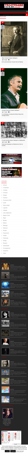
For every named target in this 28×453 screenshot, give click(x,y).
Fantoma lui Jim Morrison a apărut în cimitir (18, 311)
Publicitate (5, 238)
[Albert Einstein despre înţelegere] (14, 38)
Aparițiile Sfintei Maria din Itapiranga (16, 396)
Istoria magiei (6, 205)
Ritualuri (5, 243)
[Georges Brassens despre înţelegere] (14, 88)
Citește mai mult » (22, 269)
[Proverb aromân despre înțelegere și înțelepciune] (14, 130)
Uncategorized (6, 248)
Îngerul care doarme (14, 299)
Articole (5, 185)
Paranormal (6, 233)
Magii (4, 217)
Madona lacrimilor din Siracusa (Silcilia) (17, 369)
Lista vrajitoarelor (7, 212)
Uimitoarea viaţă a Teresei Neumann (17, 378)
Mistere (5, 223)
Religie (5, 240)
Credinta (5, 190)
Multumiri (5, 228)
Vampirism (5, 250)
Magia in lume (6, 215)
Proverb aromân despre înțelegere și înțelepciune (13, 140)
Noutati (5, 230)
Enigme (5, 195)
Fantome (5, 197)
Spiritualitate (6, 245)
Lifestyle (5, 210)
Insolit (4, 202)
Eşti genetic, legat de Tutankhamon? (17, 263)
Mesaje (5, 220)
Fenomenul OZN (7, 200)
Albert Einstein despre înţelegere (9, 58)
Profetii (5, 235)
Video (4, 253)
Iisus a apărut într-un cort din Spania (16, 360)
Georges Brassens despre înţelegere (10, 110)
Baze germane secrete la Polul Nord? (17, 290)
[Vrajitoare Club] (14, 7)
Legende (5, 207)
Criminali (5, 192)
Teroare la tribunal (13, 348)
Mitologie (5, 225)
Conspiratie (6, 187)
